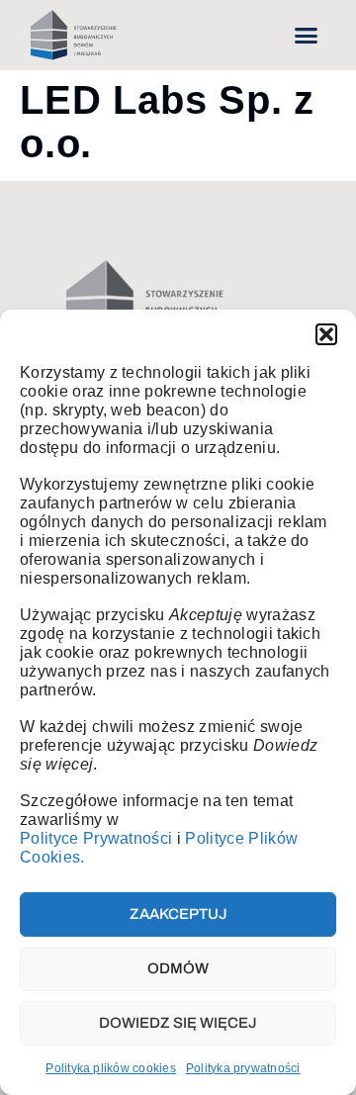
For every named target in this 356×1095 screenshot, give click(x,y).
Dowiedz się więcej (178, 1023)
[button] (326, 334)
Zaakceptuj (178, 914)
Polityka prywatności (243, 1068)
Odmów (178, 968)
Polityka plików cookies (110, 1068)
